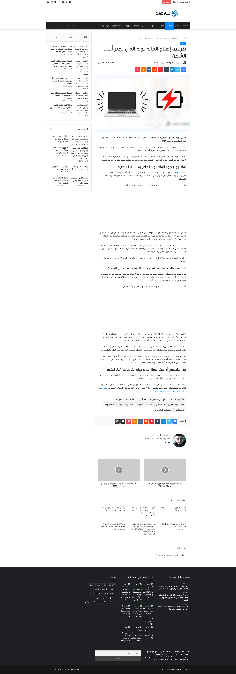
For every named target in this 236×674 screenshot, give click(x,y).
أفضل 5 (112, 589)
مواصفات (96, 602)
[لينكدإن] (172, 69)
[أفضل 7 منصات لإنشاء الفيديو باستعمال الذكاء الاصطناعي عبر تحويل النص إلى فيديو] (81, 67)
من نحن (56, 669)
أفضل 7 (104, 589)
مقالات (169, 26)
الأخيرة (69, 37)
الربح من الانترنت (103, 26)
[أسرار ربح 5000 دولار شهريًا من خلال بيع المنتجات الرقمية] (59, 140)
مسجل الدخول (171, 555)
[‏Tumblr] (166, 69)
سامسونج (112, 597)
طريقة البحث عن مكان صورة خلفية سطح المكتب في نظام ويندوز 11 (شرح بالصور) (61, 49)
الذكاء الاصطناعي (109, 593)
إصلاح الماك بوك (157, 399)
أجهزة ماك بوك (176, 399)
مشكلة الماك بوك (162, 410)
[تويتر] (177, 69)
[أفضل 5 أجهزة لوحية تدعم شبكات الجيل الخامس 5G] (172, 514)
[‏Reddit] (154, 69)
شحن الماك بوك (124, 405)
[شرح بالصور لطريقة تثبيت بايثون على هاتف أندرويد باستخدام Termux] (81, 83)
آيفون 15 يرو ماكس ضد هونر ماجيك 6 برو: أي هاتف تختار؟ (79, 180)
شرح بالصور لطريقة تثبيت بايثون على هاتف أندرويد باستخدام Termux (61, 81)
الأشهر (84, 37)
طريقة (87, 597)
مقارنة (105, 602)
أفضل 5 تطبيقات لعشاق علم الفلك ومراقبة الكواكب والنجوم (61, 95)
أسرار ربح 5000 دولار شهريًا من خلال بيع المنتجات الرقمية (60, 150)
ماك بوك (108, 405)
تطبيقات (161, 26)
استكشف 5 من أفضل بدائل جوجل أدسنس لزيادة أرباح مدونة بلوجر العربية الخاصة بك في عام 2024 (79, 153)
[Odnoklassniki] (143, 69)
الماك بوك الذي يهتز (124, 399)
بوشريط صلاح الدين (176, 63)
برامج (144, 26)
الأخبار (177, 26)
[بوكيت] (137, 69)
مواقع (151, 26)
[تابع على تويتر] (169, 63)
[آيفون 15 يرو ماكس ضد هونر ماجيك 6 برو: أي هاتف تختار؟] (79, 171)
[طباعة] (117, 421)
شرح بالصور (95, 597)
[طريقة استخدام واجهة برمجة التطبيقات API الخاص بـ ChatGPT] (111, 514)
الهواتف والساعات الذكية (121, 26)
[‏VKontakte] (149, 69)
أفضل (91, 585)
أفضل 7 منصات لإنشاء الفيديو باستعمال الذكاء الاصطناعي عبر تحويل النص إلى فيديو (61, 64)
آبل (104, 585)
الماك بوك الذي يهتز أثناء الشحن (169, 405)
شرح (104, 597)
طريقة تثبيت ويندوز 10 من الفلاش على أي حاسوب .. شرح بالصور (61, 108)
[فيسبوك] (183, 69)
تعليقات (54, 37)
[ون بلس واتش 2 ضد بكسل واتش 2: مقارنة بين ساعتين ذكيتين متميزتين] (136, 634)
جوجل (89, 593)
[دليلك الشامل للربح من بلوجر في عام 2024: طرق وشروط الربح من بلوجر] (148, 591)
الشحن (141, 399)
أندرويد (97, 589)
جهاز (178, 173)
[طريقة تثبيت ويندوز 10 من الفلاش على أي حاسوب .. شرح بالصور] (81, 110)
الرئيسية (185, 26)
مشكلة (179, 410)
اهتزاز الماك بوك (143, 405)
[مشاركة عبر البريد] (122, 421)
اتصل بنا (49, 669)
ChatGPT (112, 585)
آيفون (98, 585)
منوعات (136, 26)
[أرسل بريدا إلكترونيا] (167, 63)
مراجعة (112, 602)
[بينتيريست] (160, 69)
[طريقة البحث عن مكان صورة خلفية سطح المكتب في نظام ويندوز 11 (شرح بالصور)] (81, 51)
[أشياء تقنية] (167, 13)
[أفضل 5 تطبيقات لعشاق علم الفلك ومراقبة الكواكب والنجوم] (81, 97)
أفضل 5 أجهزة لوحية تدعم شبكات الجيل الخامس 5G (60, 180)
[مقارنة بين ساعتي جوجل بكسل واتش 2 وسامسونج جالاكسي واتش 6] (125, 635)
